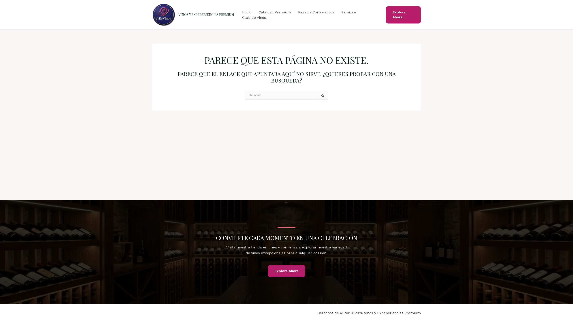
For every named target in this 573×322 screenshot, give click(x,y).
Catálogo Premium (275, 12)
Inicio (246, 12)
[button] (403, 14)
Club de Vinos (254, 17)
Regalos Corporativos (316, 12)
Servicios (349, 12)
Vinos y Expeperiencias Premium (206, 15)
